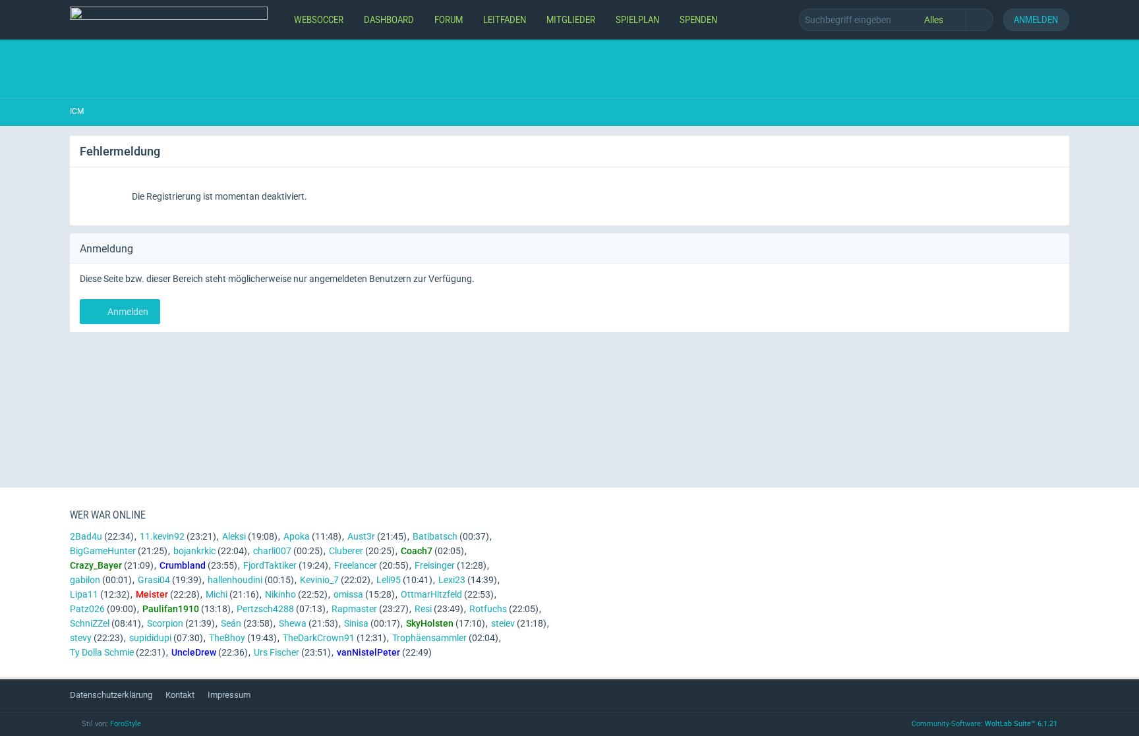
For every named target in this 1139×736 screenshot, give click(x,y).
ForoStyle (125, 724)
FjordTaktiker (270, 565)
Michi (216, 594)
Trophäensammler (429, 638)
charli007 (272, 551)
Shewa (293, 623)
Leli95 (388, 580)
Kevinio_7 (319, 580)
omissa (348, 594)
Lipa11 (84, 594)
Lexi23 (451, 580)
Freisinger (435, 565)
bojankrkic (194, 551)
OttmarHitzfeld (431, 594)
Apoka (296, 536)
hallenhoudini (235, 580)
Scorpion (165, 623)
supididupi (150, 638)
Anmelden (1036, 19)
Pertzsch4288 (265, 609)
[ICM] (169, 20)
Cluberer (346, 551)
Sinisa (356, 623)
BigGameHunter (103, 551)
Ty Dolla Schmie (102, 652)
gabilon (85, 580)
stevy (81, 638)
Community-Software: (984, 724)
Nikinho (280, 594)
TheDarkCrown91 (319, 638)
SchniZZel (89, 623)
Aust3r (361, 536)
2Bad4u (86, 536)
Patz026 (87, 609)
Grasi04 (154, 580)
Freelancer (355, 565)
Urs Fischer (276, 652)
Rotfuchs (488, 609)
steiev (503, 623)
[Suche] (979, 20)
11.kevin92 (162, 536)
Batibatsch (435, 536)
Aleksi (234, 536)
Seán (231, 623)
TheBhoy (227, 638)
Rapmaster (354, 609)
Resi (423, 609)
